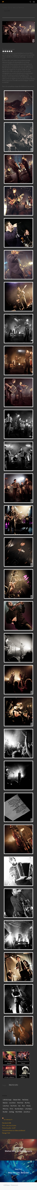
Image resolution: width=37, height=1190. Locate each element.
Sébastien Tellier (17, 1099)
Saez (19, 1105)
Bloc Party (27, 1102)
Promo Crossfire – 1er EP (8, 1128)
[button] (34, 2)
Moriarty (28, 1105)
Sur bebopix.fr (8, 1119)
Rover (23, 1105)
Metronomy (5, 1108)
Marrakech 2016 (6, 1123)
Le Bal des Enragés (7, 1099)
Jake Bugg (11, 1112)
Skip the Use (13, 1105)
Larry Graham (12, 1102)
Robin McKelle (19, 1112)
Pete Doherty (25, 1099)
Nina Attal (5, 1112)
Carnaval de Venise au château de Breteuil (13, 1130)
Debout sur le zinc (13, 1085)
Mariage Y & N (6, 1133)
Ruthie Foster (20, 1102)
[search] (30, 1)
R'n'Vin (11, 1108)
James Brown (27, 1112)
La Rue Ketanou (28, 1108)
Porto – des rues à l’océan (9, 1125)
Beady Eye (5, 1102)
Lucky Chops (6, 1105)
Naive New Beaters (19, 1108)
